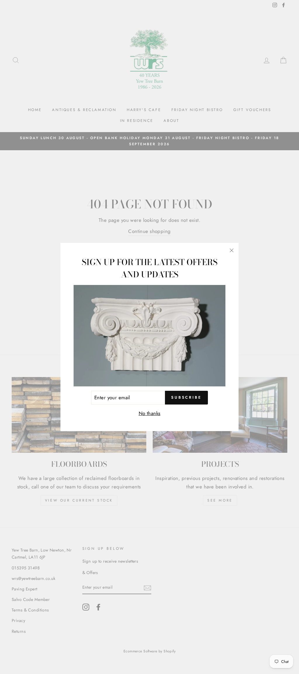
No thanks (150, 413)
